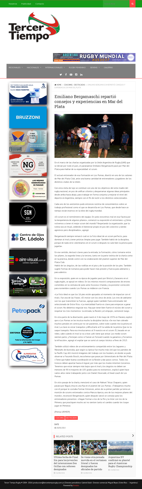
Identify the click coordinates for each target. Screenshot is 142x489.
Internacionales (54, 67)
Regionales (15, 67)
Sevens (93, 67)
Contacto (39, 4)
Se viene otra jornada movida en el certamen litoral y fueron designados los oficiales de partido (94, 463)
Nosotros (13, 4)
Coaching (68, 85)
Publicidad (26, 4)
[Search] (132, 3)
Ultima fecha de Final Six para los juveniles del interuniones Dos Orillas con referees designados (66, 463)
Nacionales (33, 67)
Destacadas (79, 85)
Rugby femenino (77, 67)
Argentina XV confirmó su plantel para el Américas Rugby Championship (120, 462)
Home (59, 85)
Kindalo (76, 485)
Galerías (108, 67)
